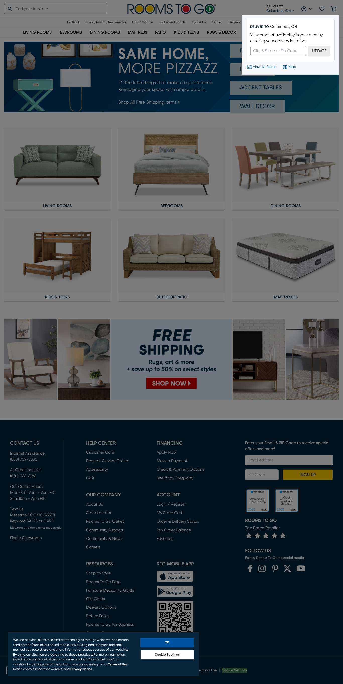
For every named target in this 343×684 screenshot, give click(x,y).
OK (167, 642)
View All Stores (264, 67)
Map (292, 67)
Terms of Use (117, 664)
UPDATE (319, 51)
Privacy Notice (81, 669)
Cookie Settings (167, 654)
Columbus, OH (283, 27)
